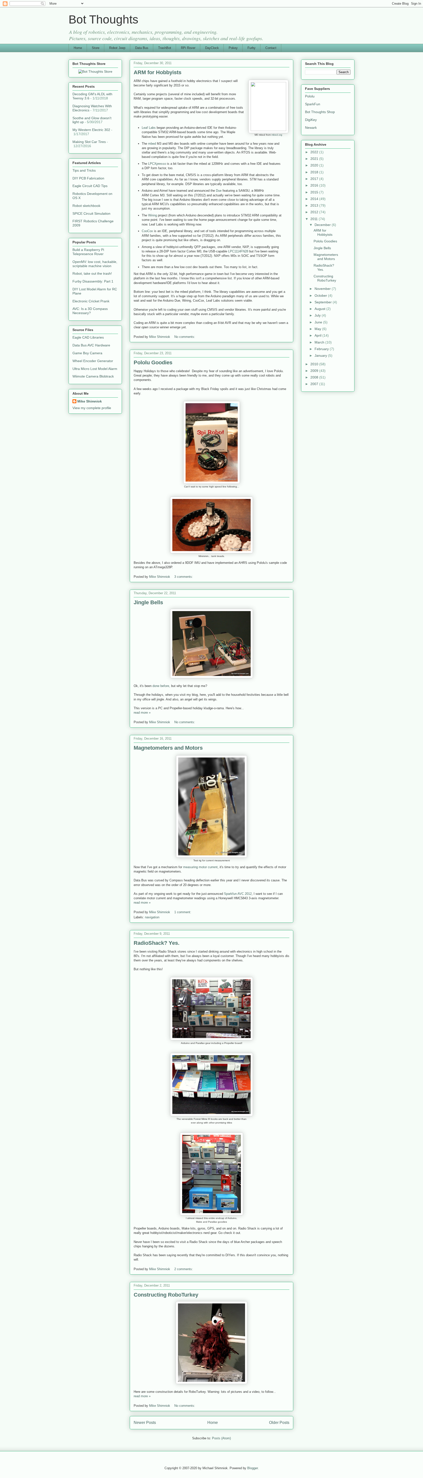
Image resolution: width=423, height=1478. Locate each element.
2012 (314, 212)
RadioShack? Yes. (156, 943)
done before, (161, 686)
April (318, 335)
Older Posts (279, 1422)
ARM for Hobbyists (157, 72)
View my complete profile (91, 408)
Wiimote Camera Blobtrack (93, 376)
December (323, 225)
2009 (314, 371)
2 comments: (184, 1269)
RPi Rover (188, 48)
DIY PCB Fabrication (88, 178)
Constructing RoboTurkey (166, 1295)
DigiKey (311, 120)
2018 (314, 172)
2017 (314, 179)
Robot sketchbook (86, 206)
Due (219, 190)
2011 (314, 219)
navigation (152, 917)
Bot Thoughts (103, 19)
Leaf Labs (149, 128)
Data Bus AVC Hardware (91, 345)
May (318, 329)
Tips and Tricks (84, 170)
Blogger (252, 1468)
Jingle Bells (148, 602)
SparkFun (312, 104)
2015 (314, 192)
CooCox (147, 231)
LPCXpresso (157, 164)
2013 (314, 205)
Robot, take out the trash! (92, 273)
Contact (270, 48)
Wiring (152, 215)
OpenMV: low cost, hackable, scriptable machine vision (94, 264)
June (319, 322)
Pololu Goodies (153, 362)
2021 (314, 159)
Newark (311, 128)
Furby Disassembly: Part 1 (92, 281)
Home (78, 48)
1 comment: (183, 912)
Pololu (310, 96)
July (318, 315)
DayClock (212, 48)
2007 (314, 384)
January (321, 355)
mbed (152, 143)
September (324, 302)
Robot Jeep (117, 48)
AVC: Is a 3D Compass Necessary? (90, 311)
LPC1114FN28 (238, 251)
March (320, 342)
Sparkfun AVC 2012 (238, 894)
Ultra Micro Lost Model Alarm (94, 369)
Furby (251, 48)
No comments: (185, 337)
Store (95, 48)
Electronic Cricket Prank (90, 301)
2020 (314, 165)
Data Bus (141, 48)
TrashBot (164, 48)
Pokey (233, 48)
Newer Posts (145, 1422)
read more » (142, 712)
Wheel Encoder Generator (92, 361)
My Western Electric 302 (91, 130)
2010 (314, 364)
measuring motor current (200, 867)
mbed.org (276, 134)
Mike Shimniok (89, 401)
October (321, 295)
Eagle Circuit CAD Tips (89, 186)
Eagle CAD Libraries (88, 337)
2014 (314, 199)
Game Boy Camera (87, 353)
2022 (314, 152)
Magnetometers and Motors (168, 748)
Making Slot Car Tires (89, 142)
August (320, 309)
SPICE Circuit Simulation (91, 213)
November (323, 289)
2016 (314, 185)
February (322, 349)
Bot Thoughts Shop (320, 112)
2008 (314, 377)
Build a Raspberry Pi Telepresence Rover (88, 252)
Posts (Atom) (221, 1438)
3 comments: (184, 577)
